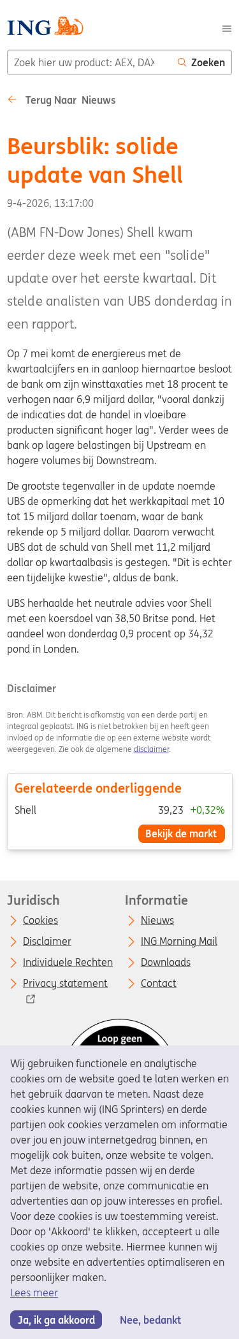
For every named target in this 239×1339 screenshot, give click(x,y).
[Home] (45, 27)
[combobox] (89, 62)
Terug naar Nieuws (69, 100)
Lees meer (34, 1292)
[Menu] (227, 27)
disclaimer (151, 749)
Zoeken (208, 62)
